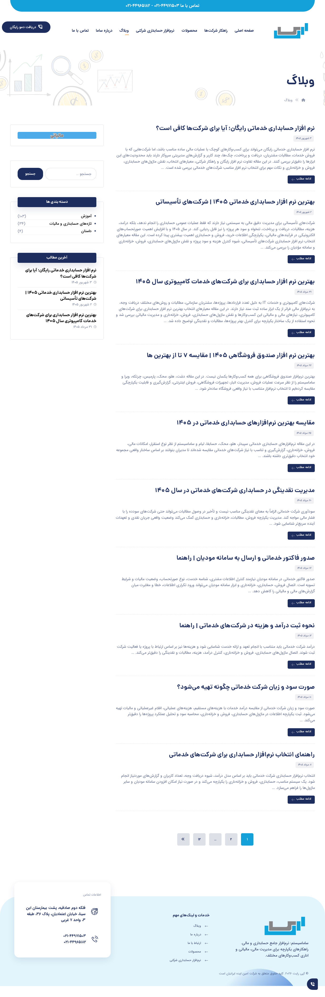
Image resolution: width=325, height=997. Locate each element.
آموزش (86, 216)
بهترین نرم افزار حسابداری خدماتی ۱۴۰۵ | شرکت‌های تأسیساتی (60, 295)
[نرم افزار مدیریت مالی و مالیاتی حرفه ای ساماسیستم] (291, 31)
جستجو (30, 173)
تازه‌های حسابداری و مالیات (70, 224)
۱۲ (199, 839)
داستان (86, 231)
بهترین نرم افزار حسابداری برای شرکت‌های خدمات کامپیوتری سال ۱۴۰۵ (61, 318)
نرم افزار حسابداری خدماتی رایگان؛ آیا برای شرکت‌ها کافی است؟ (60, 273)
